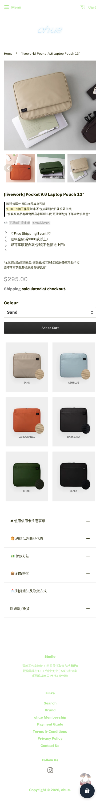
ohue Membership (50, 717)
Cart (91, 7)
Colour (11, 302)
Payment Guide (50, 724)
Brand (50, 710)
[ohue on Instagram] (50, 771)
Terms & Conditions (50, 731)
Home (8, 53)
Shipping (12, 288)
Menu (15, 7)
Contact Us (50, 745)
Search (50, 703)
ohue (65, 790)
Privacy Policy (50, 738)
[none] (8, 168)
